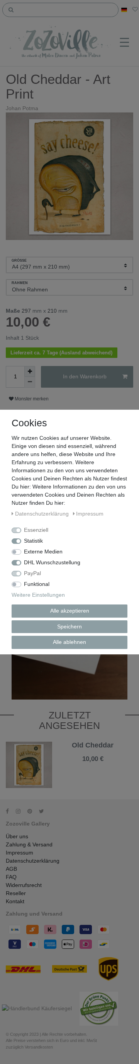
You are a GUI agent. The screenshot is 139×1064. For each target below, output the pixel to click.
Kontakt (15, 901)
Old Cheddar (93, 745)
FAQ (11, 877)
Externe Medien (43, 551)
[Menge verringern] (29, 382)
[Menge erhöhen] (29, 371)
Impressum (19, 852)
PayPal (32, 573)
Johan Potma (22, 108)
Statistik (33, 541)
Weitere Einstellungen (38, 595)
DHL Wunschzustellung (52, 562)
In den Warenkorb (85, 376)
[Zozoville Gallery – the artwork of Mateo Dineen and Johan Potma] (61, 43)
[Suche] (11, 9)
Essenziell (36, 530)
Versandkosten (114, 765)
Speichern (69, 626)
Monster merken (31, 399)
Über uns (17, 836)
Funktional (36, 584)
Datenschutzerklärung (32, 861)
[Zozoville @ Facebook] (10, 811)
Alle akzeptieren (69, 611)
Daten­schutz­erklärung (42, 514)
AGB (11, 869)
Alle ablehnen (69, 642)
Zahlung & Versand (29, 844)
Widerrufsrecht (24, 885)
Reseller (16, 893)
